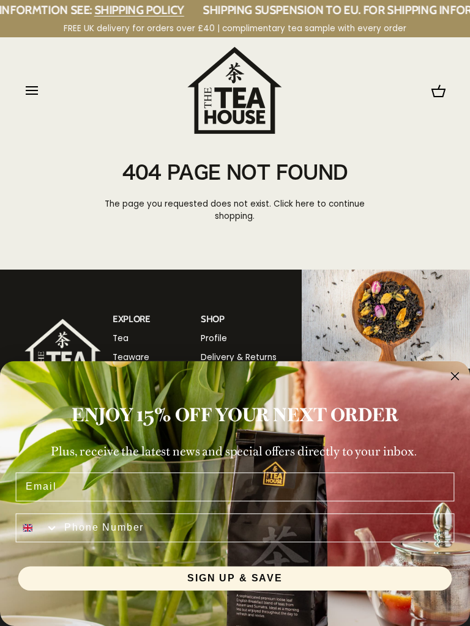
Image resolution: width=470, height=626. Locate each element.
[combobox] (38, 527)
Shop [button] (213, 319)
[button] (62, 315)
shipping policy (123, 9)
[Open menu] (42, 90)
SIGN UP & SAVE (235, 578)
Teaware (131, 357)
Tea (121, 338)
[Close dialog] (455, 376)
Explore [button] (132, 319)
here (305, 204)
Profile (214, 338)
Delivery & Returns (239, 357)
